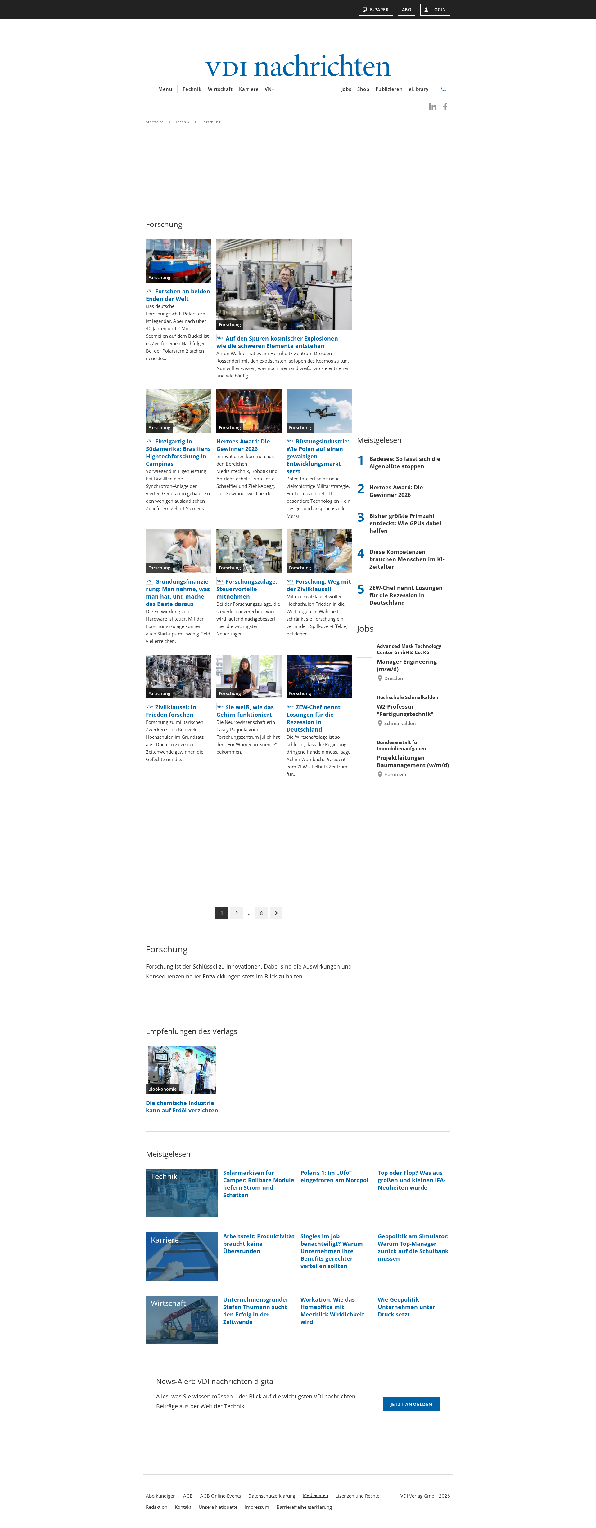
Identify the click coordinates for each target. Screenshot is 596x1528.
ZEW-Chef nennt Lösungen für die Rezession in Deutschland (314, 718)
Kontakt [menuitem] (183, 1507)
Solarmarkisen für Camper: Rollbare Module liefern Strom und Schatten (258, 1184)
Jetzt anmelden (411, 1404)
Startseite (155, 121)
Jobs (346, 89)
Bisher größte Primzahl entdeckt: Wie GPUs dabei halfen (405, 523)
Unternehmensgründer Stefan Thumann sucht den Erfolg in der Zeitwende (255, 1310)
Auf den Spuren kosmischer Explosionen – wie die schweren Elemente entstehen (279, 342)
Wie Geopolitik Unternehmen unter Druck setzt (406, 1307)
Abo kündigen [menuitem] (161, 1496)
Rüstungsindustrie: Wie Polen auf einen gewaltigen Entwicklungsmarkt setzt (318, 456)
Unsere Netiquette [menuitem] (218, 1507)
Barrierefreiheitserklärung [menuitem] (304, 1507)
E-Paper (379, 9)
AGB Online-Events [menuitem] (220, 1496)
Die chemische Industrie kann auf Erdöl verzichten (182, 1106)
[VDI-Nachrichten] (298, 66)
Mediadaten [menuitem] (315, 1495)
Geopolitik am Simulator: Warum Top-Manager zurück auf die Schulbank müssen (413, 1247)
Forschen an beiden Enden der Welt (178, 294)
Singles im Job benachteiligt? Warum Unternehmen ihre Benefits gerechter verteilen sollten (331, 1251)
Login (438, 9)
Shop (363, 89)
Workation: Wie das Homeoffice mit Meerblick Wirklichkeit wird (332, 1310)
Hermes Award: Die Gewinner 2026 (243, 445)
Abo (407, 9)
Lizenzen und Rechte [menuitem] (357, 1496)
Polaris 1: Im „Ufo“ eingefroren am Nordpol (334, 1176)
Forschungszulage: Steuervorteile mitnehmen (246, 589)
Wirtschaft (220, 89)
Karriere (249, 89)
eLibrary (419, 89)
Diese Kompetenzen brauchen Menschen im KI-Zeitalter (407, 559)
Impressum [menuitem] (257, 1507)
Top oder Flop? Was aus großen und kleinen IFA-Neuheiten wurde (411, 1180)
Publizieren (389, 89)
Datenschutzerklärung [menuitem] (271, 1496)
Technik (192, 89)
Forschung (211, 121)
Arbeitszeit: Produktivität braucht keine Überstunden (259, 1243)
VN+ (270, 89)
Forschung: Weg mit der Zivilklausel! (319, 585)
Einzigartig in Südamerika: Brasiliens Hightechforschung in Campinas (178, 452)
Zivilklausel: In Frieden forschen (171, 710)
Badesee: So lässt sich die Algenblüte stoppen (404, 462)
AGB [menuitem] (188, 1496)
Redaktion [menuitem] (156, 1507)
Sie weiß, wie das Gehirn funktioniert (245, 710)
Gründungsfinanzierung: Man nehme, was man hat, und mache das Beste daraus (178, 593)
